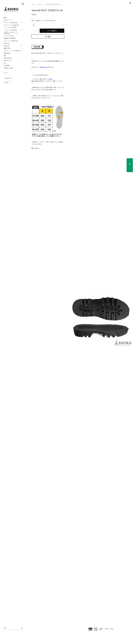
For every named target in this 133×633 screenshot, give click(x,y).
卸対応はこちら (129, 165)
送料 (37, 20)
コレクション (40, 4)
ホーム (33, 4)
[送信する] (22, 628)
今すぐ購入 (48, 36)
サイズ (33, 23)
